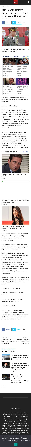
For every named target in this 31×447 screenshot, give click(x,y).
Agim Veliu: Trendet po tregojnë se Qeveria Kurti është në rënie (22, 341)
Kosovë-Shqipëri (5, 6)
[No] (29, 441)
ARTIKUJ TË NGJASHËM (8, 349)
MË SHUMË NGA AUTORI (8, 351)
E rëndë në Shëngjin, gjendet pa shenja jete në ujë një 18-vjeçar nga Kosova (20, 357)
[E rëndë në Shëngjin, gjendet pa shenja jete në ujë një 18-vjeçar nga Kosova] (6, 357)
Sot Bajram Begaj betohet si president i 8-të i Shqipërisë (8, 341)
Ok (16, 444)
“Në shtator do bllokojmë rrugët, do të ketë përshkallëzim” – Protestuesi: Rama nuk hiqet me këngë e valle (20, 379)
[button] (28, 2)
